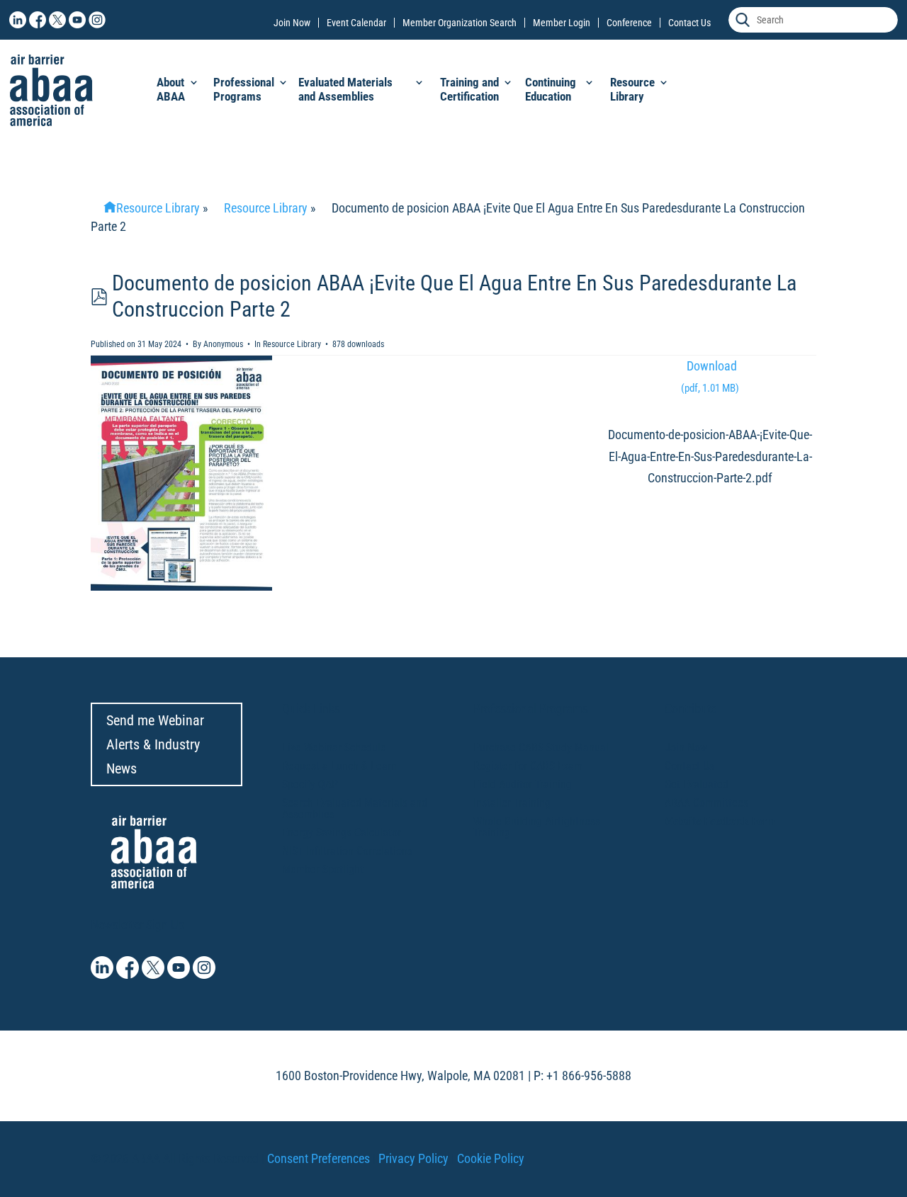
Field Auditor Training (522, 784)
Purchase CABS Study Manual (541, 747)
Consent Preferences (318, 1158)
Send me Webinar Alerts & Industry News (155, 744)
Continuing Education (550, 89)
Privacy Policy (413, 1158)
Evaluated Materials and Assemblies (345, 89)
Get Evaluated (696, 784)
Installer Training (512, 803)
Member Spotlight (323, 869)
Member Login (561, 23)
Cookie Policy (490, 1158)
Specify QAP (310, 784)
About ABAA (171, 89)
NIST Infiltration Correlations (347, 851)
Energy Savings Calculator (341, 832)
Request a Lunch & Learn (339, 766)
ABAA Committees (706, 803)
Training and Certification (469, 89)
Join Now (292, 23)
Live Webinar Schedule (334, 747)
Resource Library (632, 89)
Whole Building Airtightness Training (536, 827)
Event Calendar (356, 23)
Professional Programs (243, 89)
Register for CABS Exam (527, 766)
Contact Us (689, 23)
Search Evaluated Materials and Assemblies (354, 808)
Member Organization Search (459, 23)
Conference (629, 23)
